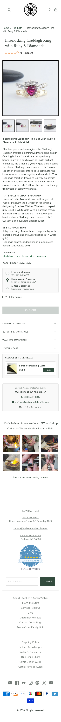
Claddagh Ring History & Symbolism (24, 256)
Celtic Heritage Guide (30, 666)
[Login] (49, 10)
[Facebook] (17, 683)
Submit (47, 581)
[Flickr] (24, 683)
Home (5, 27)
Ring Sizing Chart (30, 657)
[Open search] (9, 10)
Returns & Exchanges (30, 647)
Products (17, 27)
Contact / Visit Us (30, 607)
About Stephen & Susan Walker (30, 598)
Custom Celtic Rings (30, 622)
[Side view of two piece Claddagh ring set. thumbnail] (50, 126)
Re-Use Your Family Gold (30, 627)
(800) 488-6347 (30, 517)
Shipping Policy (30, 642)
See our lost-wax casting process (30, 477)
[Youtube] (51, 683)
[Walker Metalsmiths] (30, 9)
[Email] (10, 683)
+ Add (48, 370)
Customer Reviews (30, 617)
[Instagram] (31, 683)
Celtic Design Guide (30, 662)
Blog (30, 612)
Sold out (30, 310)
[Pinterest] (37, 683)
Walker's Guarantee (31, 652)
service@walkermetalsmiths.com (30, 528)
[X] (44, 683)
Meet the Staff (30, 603)
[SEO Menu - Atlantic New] (4, 10)
